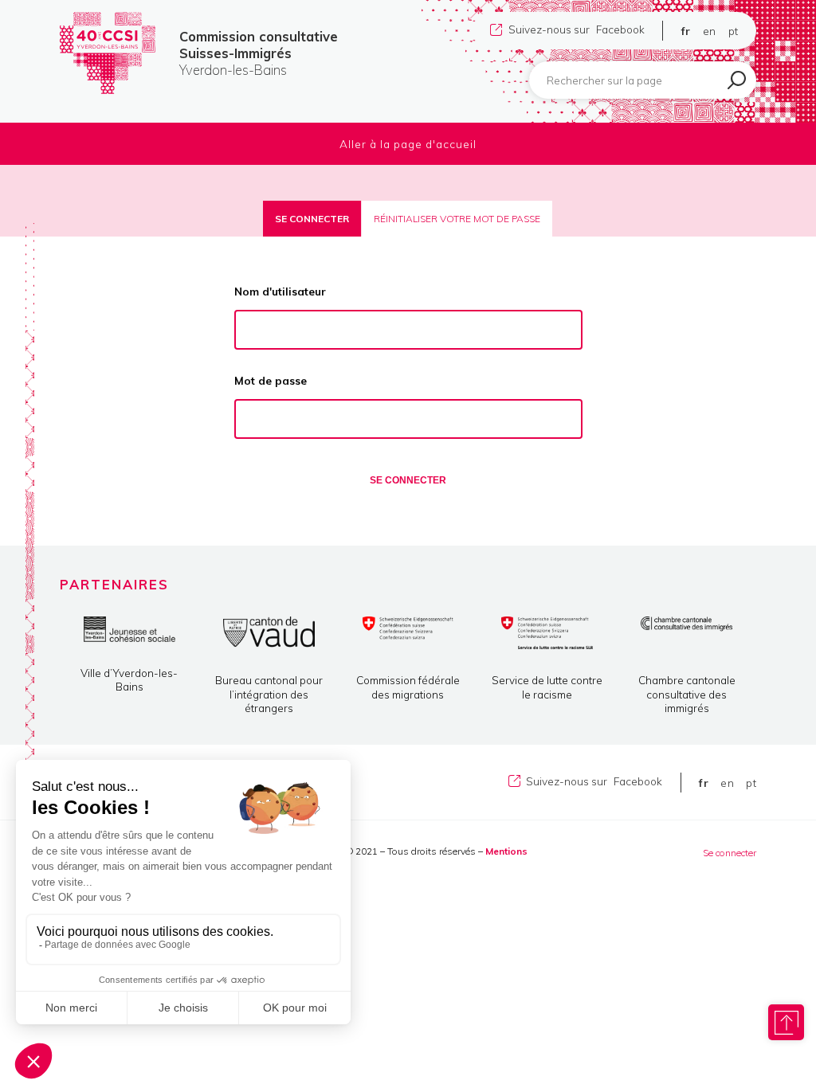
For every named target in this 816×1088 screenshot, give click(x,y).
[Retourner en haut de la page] (786, 1022)
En (709, 30)
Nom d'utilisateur (280, 291)
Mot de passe (270, 380)
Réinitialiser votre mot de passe (457, 219)
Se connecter (312, 219)
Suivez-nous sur (576, 29)
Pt (733, 30)
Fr (686, 30)
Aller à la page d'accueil (408, 144)
